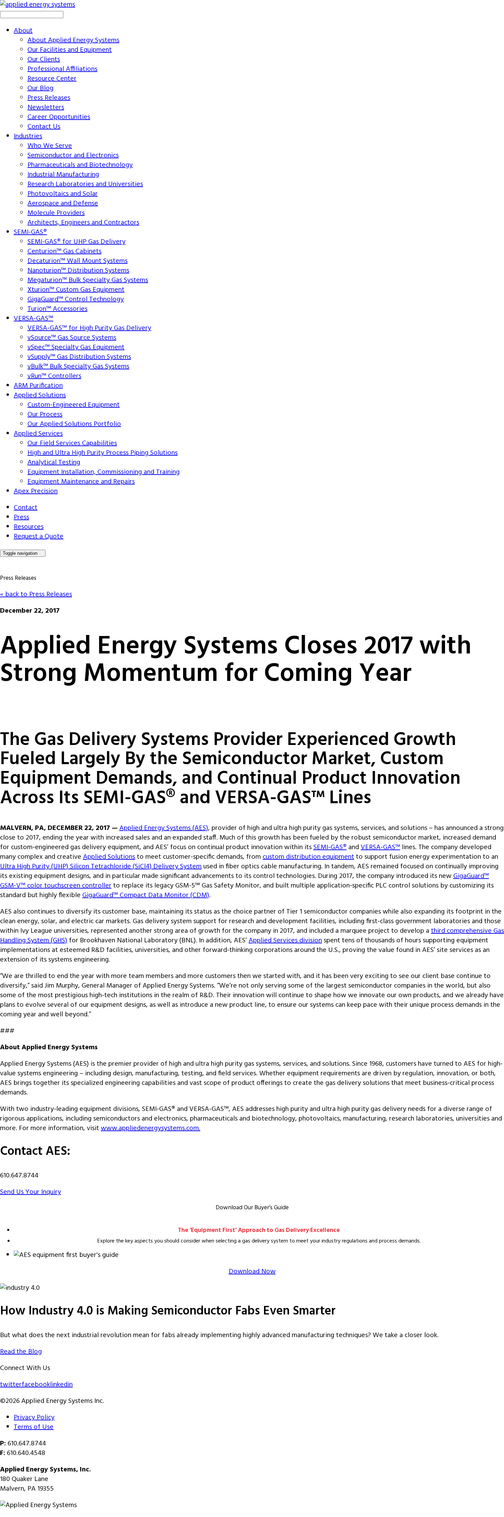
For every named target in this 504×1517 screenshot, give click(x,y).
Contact (25, 507)
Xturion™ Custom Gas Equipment (75, 289)
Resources (29, 527)
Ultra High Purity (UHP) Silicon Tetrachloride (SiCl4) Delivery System (101, 866)
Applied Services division (285, 940)
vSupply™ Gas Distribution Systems (79, 357)
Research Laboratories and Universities (85, 184)
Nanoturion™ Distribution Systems (78, 270)
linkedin (61, 1384)
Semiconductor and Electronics (73, 155)
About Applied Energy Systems (73, 40)
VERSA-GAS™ (33, 318)
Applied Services (38, 433)
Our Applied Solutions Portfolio (74, 424)
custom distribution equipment (308, 857)
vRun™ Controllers (54, 376)
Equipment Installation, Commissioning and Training (103, 472)
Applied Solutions (40, 395)
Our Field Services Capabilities (72, 443)
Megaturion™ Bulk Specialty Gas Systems (87, 280)
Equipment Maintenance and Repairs (81, 481)
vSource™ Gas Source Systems (71, 337)
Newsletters (45, 107)
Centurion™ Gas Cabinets (64, 251)
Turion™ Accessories (57, 309)
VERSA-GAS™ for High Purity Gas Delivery (89, 328)
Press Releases (48, 98)
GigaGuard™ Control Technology (75, 299)
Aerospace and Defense (62, 203)
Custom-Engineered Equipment (73, 405)
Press (21, 517)
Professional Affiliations (62, 69)
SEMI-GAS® (30, 232)
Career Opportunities (58, 117)
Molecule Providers (56, 213)
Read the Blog (21, 1351)
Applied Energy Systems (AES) (163, 828)
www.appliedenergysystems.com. (150, 1128)
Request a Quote (38, 536)
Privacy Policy (34, 1417)
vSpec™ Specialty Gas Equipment (75, 347)
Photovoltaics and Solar (62, 193)
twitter (11, 1384)
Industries (28, 136)
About (23, 30)
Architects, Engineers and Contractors (83, 222)
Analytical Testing (53, 462)
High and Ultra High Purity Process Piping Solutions (102, 453)
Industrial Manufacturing (63, 174)
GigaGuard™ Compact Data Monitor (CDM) (145, 895)
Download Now (252, 1271)
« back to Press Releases (36, 594)
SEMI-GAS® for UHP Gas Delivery (76, 241)
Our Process (44, 414)
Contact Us (43, 126)
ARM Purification (38, 385)
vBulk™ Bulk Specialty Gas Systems (78, 366)
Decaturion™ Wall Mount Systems (77, 261)
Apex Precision (36, 491)
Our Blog (40, 88)
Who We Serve (49, 145)
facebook (36, 1384)
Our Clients (43, 59)
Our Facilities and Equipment (69, 50)
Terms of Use (33, 1427)
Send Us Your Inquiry (30, 1192)
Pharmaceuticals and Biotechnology (80, 165)
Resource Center (51, 78)
